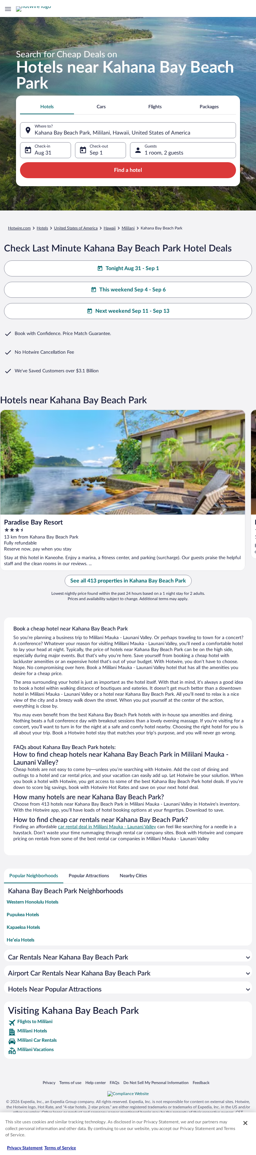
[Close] (245, 1123)
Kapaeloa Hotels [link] (23, 927)
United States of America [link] (76, 228)
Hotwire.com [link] (19, 228)
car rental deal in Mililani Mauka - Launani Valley (107, 827)
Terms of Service (60, 1148)
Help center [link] (95, 1082)
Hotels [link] (42, 228)
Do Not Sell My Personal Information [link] (156, 1082)
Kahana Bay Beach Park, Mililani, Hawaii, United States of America (112, 133)
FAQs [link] (114, 1082)
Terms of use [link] (70, 1082)
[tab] (47, 107)
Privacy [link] (49, 1082)
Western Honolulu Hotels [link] (32, 902)
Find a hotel (128, 170)
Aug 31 (43, 153)
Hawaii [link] (110, 228)
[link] (128, 1023)
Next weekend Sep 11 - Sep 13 (132, 311)
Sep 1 (96, 153)
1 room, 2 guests (164, 153)
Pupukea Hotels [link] (23, 915)
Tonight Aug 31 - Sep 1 (132, 268)
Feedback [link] (201, 1082)
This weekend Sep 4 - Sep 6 (132, 289)
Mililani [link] (128, 228)
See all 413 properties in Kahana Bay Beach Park (128, 580)
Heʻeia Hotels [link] (20, 940)
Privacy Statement (25, 1148)
